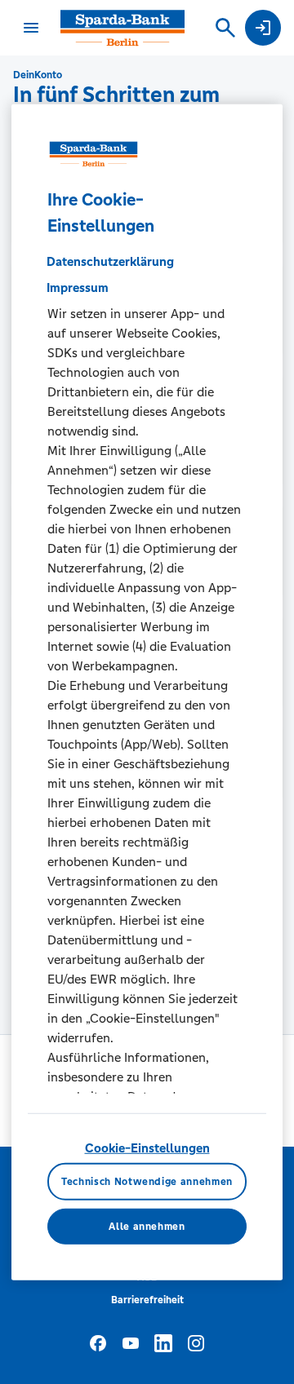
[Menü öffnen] (31, 28)
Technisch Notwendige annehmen (147, 1181)
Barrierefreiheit (147, 1300)
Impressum (78, 287)
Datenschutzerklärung (110, 261)
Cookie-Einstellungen (147, 1147)
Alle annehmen (147, 1226)
